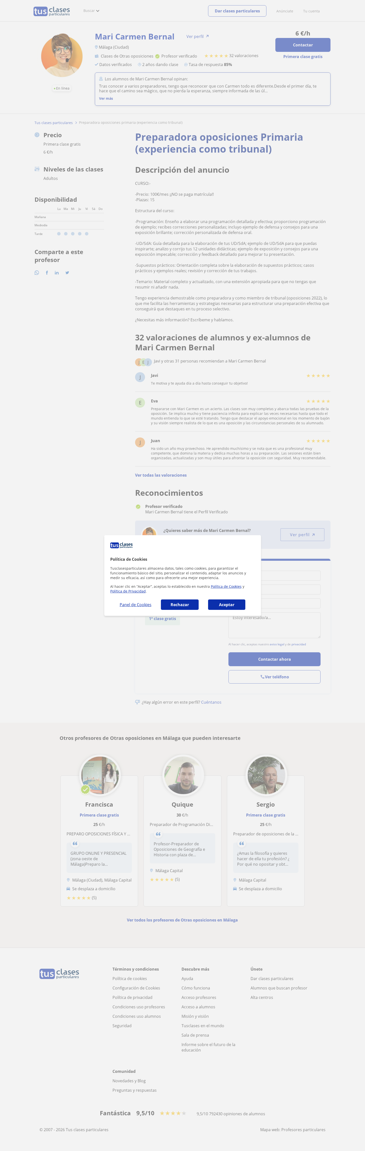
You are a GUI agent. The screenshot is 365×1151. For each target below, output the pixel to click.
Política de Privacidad (128, 591)
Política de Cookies (226, 586)
